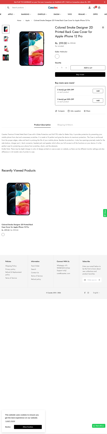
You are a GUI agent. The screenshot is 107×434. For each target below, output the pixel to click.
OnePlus (41, 14)
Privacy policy (10, 269)
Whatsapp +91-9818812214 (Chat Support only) (63, 268)
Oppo (95, 14)
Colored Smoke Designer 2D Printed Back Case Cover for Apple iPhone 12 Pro (17, 225)
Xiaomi (56, 14)
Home (19, 20)
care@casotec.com (63, 273)
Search (33, 269)
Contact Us (35, 272)
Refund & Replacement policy (13, 273)
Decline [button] (8, 427)
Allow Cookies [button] (28, 427)
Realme (81, 14)
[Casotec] (53, 7)
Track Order (35, 266)
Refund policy (36, 279)
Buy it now (80, 74)
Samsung (25, 14)
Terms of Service (11, 278)
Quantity (58, 63)
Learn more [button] (10, 421)
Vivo (70, 14)
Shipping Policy (11, 266)
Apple (10, 14)
